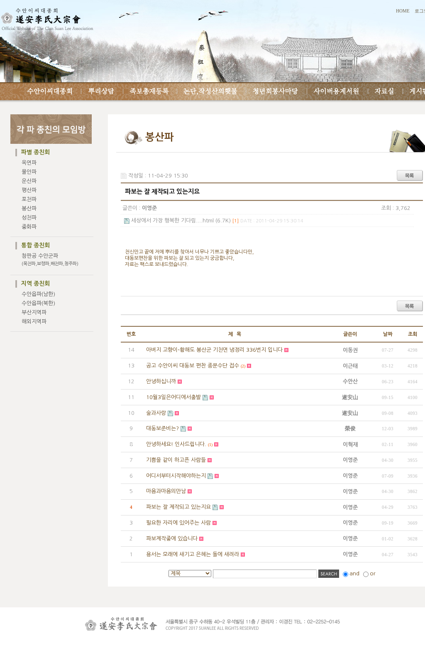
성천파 (29, 217)
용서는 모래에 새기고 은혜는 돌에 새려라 (192, 554)
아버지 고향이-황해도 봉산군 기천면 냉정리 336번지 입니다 (214, 350)
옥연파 (29, 162)
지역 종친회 (35, 283)
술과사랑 (156, 413)
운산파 (29, 181)
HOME (403, 10)
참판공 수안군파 (50, 259)
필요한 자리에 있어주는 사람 (178, 522)
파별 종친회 (35, 152)
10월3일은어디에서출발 (173, 397)
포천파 (29, 199)
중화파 (29, 226)
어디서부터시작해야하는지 (176, 475)
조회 (412, 334)
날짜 (387, 334)
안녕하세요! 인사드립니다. (176, 444)
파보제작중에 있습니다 (172, 538)
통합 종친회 (35, 245)
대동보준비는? (162, 428)
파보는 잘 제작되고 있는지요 (178, 507)
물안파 (29, 172)
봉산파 (29, 208)
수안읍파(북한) (38, 303)
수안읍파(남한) (38, 294)
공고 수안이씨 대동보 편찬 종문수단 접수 (192, 365)
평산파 (29, 190)
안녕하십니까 (161, 381)
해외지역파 (34, 321)
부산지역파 (34, 312)
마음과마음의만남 (166, 491)
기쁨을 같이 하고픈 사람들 (176, 460)
